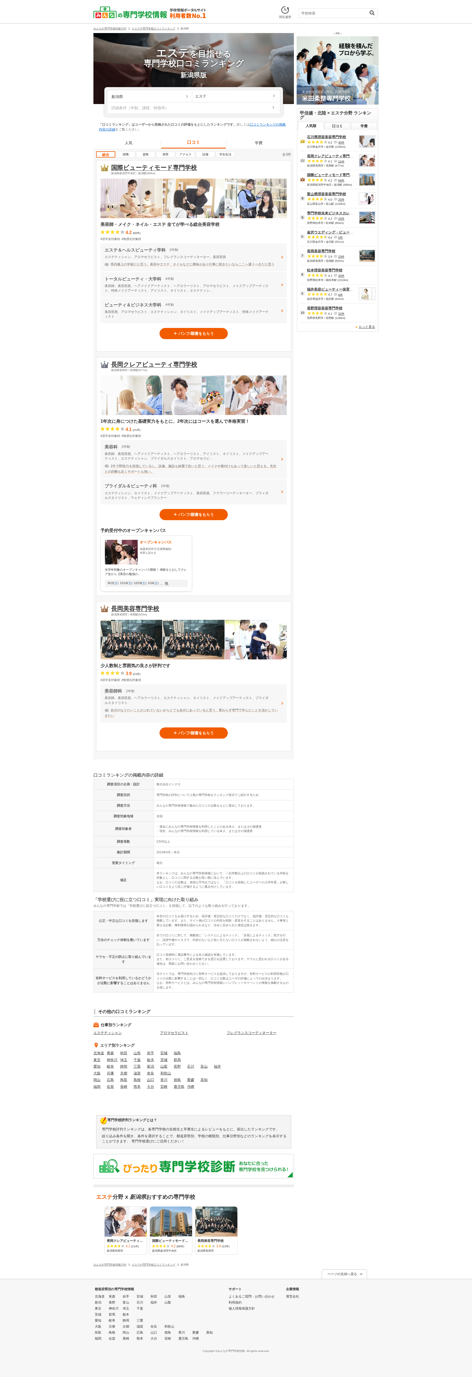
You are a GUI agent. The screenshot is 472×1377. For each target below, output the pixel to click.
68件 (341, 180)
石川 (190, 1066)
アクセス (185, 154)
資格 (146, 154)
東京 (97, 1060)
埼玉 (123, 1060)
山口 (150, 1080)
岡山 (97, 1080)
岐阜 (110, 1066)
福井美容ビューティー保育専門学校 (335, 289)
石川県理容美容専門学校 (326, 137)
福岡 (97, 1087)
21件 (341, 161)
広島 (110, 1080)
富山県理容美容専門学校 (326, 194)
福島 (177, 1053)
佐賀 (110, 1087)
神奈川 (112, 1060)
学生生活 (225, 154)
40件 (341, 142)
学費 (258, 143)
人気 (128, 143)
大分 (150, 1087)
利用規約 (235, 1302)
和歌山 (165, 1073)
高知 (204, 1080)
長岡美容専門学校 (135, 608)
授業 (166, 154)
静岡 (123, 1066)
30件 (341, 275)
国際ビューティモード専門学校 (154, 167)
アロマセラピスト (174, 1033)
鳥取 (123, 1080)
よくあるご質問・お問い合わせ (252, 1296)
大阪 (97, 1073)
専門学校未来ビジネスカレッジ (332, 213)
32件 (341, 313)
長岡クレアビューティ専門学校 (154, 364)
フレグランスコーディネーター (251, 1033)
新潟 (150, 1066)
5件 (340, 237)
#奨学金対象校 (110, 239)
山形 (137, 1053)
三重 (137, 1066)
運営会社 (292, 1296)
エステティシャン (107, 1033)
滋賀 (137, 1073)
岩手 (150, 1053)
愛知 (97, 1066)
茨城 (163, 1060)
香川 (163, 1080)
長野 (177, 1066)
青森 (110, 1053)
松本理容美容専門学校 (325, 270)
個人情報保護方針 (242, 1308)
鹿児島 (179, 1087)
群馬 (177, 1060)
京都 (123, 1073)
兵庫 (110, 1073)
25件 (341, 199)
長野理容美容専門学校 (325, 308)
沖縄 (190, 1087)
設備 (205, 154)
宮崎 (163, 1087)
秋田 (123, 1053)
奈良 (150, 1073)
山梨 (163, 1066)
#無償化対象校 (131, 239)
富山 (204, 1066)
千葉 (137, 1060)
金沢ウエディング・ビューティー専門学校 (340, 232)
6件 (340, 294)
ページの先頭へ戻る (342, 1274)
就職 (126, 154)
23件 (341, 256)
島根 (137, 1080)
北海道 (98, 1053)
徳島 (177, 1080)
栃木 (150, 1060)
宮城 (163, 1053)
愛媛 (190, 1080)
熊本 (137, 1087)
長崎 (123, 1087)
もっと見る (367, 327)
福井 (217, 1066)
